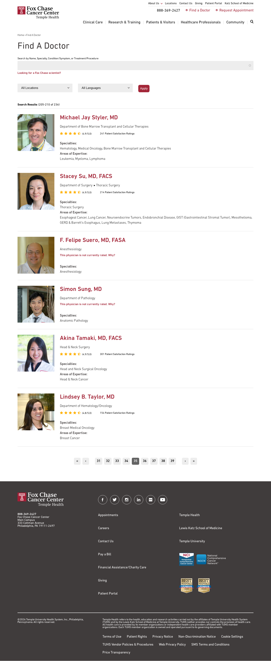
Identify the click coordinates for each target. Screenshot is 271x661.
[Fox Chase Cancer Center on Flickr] (150, 499)
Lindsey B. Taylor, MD (87, 397)
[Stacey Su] (36, 199)
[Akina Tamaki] (36, 358)
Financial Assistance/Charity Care (122, 567)
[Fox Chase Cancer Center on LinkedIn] (138, 499)
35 (136, 462)
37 (155, 461)
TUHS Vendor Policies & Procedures (128, 644)
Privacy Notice (162, 637)
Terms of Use (112, 637)
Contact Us (106, 541)
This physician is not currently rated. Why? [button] (87, 255)
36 (145, 461)
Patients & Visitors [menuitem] (160, 22)
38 (164, 461)
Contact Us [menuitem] (185, 3)
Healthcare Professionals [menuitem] (201, 22)
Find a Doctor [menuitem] (199, 10)
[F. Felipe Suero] (36, 256)
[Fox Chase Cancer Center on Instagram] (126, 499)
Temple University (192, 541)
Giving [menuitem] (198, 3)
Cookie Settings (232, 637)
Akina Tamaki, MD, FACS (91, 338)
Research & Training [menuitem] (124, 22)
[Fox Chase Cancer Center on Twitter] (114, 499)
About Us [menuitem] (153, 3)
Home (21, 35)
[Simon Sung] (36, 305)
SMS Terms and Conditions (210, 644)
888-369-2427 (27, 514)
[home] (38, 18)
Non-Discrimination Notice (197, 637)
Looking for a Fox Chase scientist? (39, 73)
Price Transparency (116, 652)
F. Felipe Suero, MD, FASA (93, 240)
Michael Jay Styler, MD (89, 118)
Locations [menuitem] (171, 3)
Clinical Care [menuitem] (93, 22)
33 (118, 461)
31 (99, 461)
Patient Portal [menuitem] (213, 3)
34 (127, 461)
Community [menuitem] (235, 22)
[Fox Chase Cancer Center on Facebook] (102, 499)
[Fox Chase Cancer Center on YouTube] (162, 499)
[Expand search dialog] (251, 22)
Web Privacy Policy (172, 644)
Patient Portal (108, 593)
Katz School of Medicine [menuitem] (239, 3)
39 (173, 461)
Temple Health (189, 515)
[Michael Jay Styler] (36, 138)
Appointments (108, 515)
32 (109, 461)
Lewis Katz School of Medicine (200, 528)
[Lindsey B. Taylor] (36, 417)
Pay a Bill (104, 554)
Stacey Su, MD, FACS (86, 177)
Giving (102, 580)
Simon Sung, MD (81, 289)
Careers (103, 528)
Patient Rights (137, 637)
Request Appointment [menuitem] (236, 10)
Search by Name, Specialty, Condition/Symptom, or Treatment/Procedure (58, 58)
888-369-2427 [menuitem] (168, 11)
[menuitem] (251, 24)
